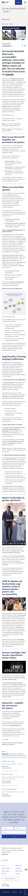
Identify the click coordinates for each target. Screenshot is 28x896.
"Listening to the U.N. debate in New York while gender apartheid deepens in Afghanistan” (13, 429)
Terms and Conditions (6, 892)
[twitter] (25, 46)
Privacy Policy (14, 892)
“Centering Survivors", (9, 382)
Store (3, 873)
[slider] (10, 543)
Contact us (17, 873)
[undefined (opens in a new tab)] (2, 885)
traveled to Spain (15, 550)
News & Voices (6, 19)
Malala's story (18, 865)
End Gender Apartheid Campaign (12, 682)
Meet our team (18, 871)
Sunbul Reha (21, 639)
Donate (18, 2)
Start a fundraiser (6, 868)
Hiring (20, 892)
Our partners (18, 868)
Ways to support (5, 871)
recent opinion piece (10, 458)
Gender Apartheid (7, 46)
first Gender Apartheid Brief (17, 78)
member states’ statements (17, 282)
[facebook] (22, 46)
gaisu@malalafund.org (15, 725)
